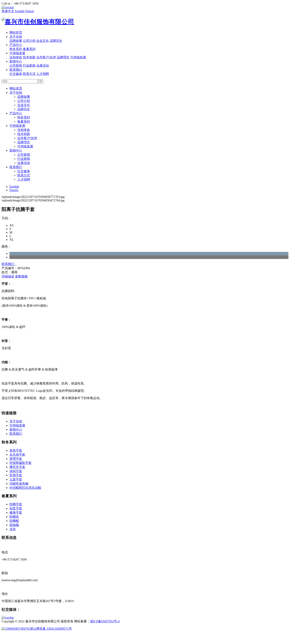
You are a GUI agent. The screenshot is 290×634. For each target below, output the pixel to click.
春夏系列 (29, 49)
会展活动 (42, 65)
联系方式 (29, 73)
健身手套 (15, 512)
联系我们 (15, 69)
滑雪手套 (15, 458)
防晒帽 (14, 520)
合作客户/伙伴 (46, 57)
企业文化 (42, 40)
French (29, 11)
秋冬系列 (15, 49)
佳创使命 (15, 57)
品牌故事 (15, 40)
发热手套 (15, 450)
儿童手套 (15, 479)
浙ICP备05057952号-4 (105, 621)
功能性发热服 (18, 483)
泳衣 (12, 529)
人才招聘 (42, 73)
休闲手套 (15, 471)
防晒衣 (14, 516)
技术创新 (29, 57)
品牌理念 (63, 57)
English (19, 11)
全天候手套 (17, 454)
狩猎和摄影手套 (20, 463)
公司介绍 (29, 40)
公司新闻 (15, 65)
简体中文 (8, 11)
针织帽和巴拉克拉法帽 (25, 487)
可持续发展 (17, 53)
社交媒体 (15, 73)
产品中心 (15, 45)
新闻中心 (15, 61)
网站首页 (15, 32)
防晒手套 (15, 504)
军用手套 (15, 475)
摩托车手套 (17, 467)
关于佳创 (15, 36)
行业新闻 (29, 65)
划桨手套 (15, 508)
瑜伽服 (14, 525)
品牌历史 (56, 40)
